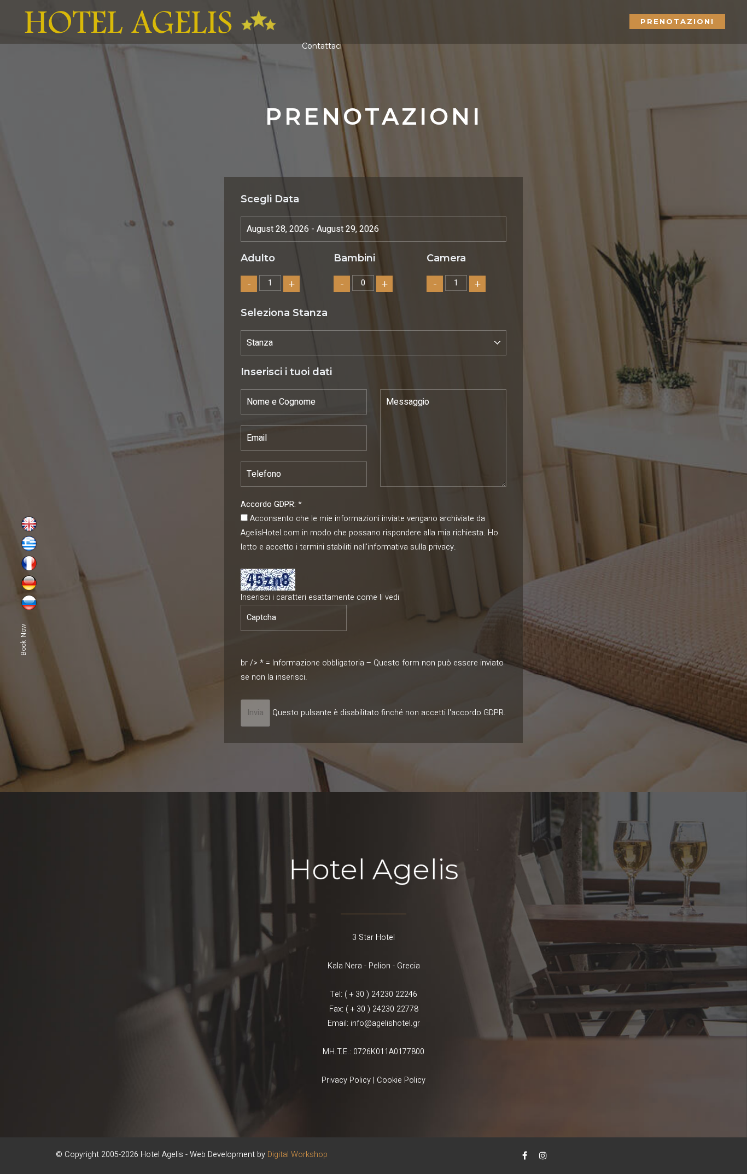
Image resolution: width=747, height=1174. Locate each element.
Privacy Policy (346, 1080)
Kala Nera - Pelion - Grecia (374, 966)
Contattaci (322, 46)
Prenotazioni (677, 21)
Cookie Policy (401, 1080)
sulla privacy (432, 547)
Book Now (23, 639)
